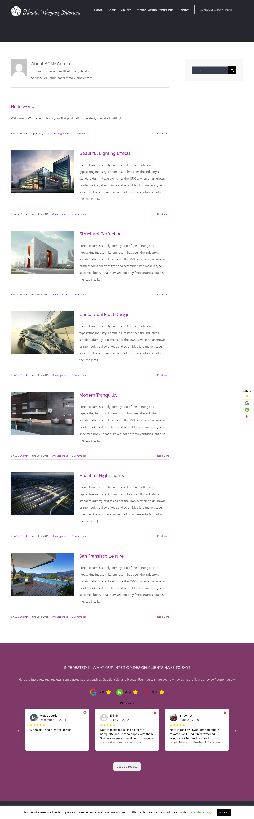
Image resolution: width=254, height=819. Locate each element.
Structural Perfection (100, 233)
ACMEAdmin (21, 133)
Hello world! (23, 106)
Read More (163, 133)
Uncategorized (60, 133)
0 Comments (79, 214)
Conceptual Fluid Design (104, 314)
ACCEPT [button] (223, 812)
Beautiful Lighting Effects (105, 153)
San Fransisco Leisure (101, 556)
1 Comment (78, 133)
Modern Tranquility (98, 395)
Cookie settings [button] (201, 812)
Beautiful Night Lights (101, 475)
